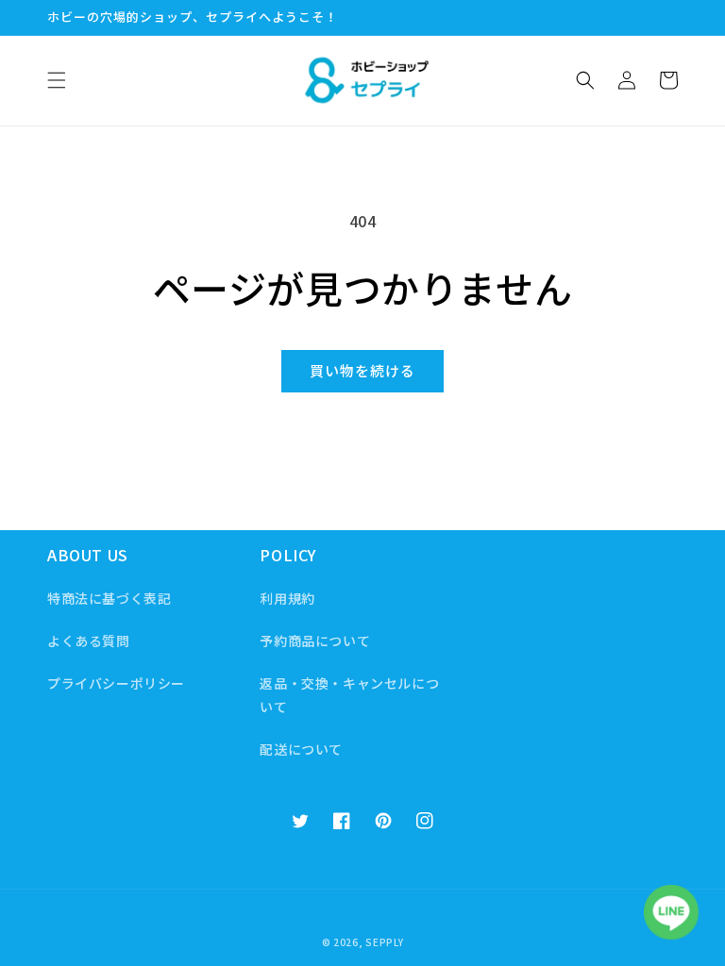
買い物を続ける (362, 370)
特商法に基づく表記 (109, 598)
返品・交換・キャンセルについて (349, 695)
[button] (56, 80)
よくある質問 (88, 640)
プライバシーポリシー (116, 683)
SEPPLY (384, 942)
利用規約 (287, 598)
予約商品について (315, 640)
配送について (301, 749)
